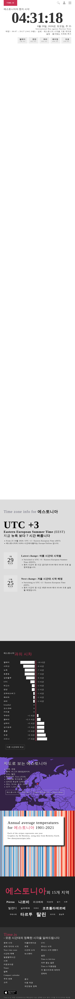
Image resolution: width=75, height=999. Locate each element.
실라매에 (25, 908)
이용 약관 (29, 983)
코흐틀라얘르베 (54, 908)
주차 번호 (8, 979)
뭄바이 (7, 719)
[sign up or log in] (64, 4)
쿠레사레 (13, 914)
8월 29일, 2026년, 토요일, (54, 26)
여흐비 (36, 908)
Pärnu (10, 901)
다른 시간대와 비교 (15, 747)
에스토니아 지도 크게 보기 (18, 792)
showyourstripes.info (20, 838)
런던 (33, 40)
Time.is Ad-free (48, 959)
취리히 (7, 697)
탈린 (13, 774)
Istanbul (7, 705)
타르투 (26, 914)
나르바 (23, 902)
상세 (40, 31)
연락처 (44, 974)
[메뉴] (70, 3)
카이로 (7, 712)
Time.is (10, 3)
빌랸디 (12, 908)
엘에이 (22, 40)
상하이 (7, 723)
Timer (6, 968)
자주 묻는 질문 (47, 963)
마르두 (50, 902)
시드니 (7, 739)
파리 (44, 40)
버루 (66, 902)
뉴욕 (6, 670)
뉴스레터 (28, 954)
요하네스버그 (9, 693)
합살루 (61, 914)
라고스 (7, 686)
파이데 (52, 914)
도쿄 (66, 40)
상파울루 (8, 678)
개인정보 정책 (31, 986)
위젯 (26, 946)
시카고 (7, 666)
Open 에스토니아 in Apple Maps (48, 792)
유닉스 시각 (46, 946)
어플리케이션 (30, 943)
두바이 (7, 716)
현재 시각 (8, 943)
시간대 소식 (30, 950)
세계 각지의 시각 (11, 946)
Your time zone (10, 950)
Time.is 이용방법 (48, 966)
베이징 (55, 40)
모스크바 (8, 708)
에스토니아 (25, 891)
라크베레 (38, 902)
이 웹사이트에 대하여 (50, 970)
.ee (27, 782)
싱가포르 (8, 727)
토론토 (7, 674)
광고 (26, 979)
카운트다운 (8, 964)
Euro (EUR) (20, 777)
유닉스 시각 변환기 (49, 950)
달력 (6, 972)
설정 (43, 956)
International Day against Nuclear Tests (53, 29)
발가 (58, 902)
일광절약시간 (9, 957)
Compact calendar (12, 975)
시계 (6, 961)
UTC (6, 682)
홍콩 (6, 731)
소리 (6, 982)
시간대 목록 (9, 954)
